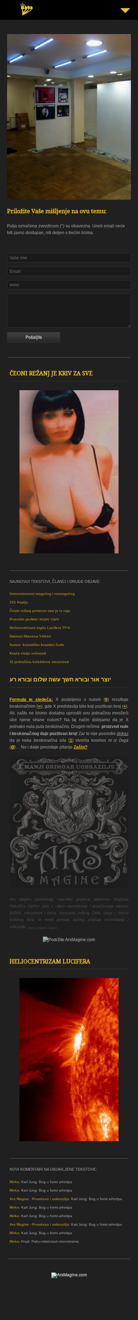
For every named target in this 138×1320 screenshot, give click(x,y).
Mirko (14, 1182)
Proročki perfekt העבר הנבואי (34, 619)
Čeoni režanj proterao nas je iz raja (40, 611)
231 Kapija (19, 602)
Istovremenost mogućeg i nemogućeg (42, 594)
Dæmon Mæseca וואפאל (30, 636)
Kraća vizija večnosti (28, 653)
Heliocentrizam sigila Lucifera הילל (40, 628)
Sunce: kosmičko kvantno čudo (37, 645)
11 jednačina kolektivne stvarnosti (39, 662)
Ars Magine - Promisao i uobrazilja (39, 1199)
